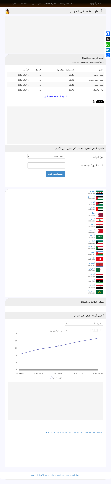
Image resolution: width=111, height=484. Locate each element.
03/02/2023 (91, 248)
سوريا (92, 191)
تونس (92, 257)
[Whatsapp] (107, 44)
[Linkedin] (107, 50)
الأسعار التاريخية (37, 475)
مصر (93, 224)
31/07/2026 (91, 204)
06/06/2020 (91, 271)
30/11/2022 (91, 254)
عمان (93, 252)
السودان (91, 246)
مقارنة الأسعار (50, 3)
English (14, 3)
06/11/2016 (91, 282)
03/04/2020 (91, 276)
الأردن (92, 202)
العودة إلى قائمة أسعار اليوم (55, 96)
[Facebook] (107, 33)
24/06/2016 (91, 287)
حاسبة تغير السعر (64, 475)
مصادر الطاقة (50, 475)
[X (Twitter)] (94, 102)
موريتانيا (91, 291)
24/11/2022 (91, 260)
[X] (107, 39)
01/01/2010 (50, 432)
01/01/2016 (62, 432)
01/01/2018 (86, 432)
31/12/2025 (91, 232)
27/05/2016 (91, 293)
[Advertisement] (55, 35)
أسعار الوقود (96, 3)
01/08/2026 (91, 193)
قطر (93, 213)
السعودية (91, 235)
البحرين (92, 230)
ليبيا (93, 279)
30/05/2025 (91, 237)
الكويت (92, 241)
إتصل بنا (24, 3)
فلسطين (91, 196)
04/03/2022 (91, 265)
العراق (92, 285)
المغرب (92, 263)
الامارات (91, 207)
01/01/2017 (74, 432)
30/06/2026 (91, 221)
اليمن (92, 274)
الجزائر (92, 268)
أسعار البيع (76, 475)
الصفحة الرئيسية (66, 3)
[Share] (107, 55)
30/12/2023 (91, 243)
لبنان (93, 219)
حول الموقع (36, 3)
